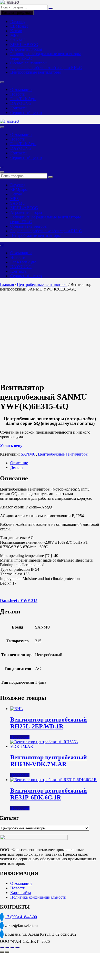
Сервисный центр (26, 112)
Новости (17, 94)
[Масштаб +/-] (2, 947)
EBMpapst (19, 26)
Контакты (18, 108)
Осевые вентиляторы (28, 63)
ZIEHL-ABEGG (24, 44)
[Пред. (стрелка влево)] (2, 952)
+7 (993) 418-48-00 (21, 917)
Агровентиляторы (26, 49)
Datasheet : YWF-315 (18, 600)
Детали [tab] (16, 467)
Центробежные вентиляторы (35, 72)
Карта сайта (20, 892)
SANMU (17, 40)
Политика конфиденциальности (38, 897)
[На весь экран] (7, 947)
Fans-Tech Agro (23, 99)
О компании (21, 89)
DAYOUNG (21, 103)
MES (14, 35)
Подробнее (19, 737)
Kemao (16, 31)
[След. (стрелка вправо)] (7, 952)
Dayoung (17, 21)
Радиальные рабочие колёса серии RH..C (46, 67)
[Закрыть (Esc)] (17, 947)
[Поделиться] (12, 947)
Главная (7, 284)
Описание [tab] (19, 463)
